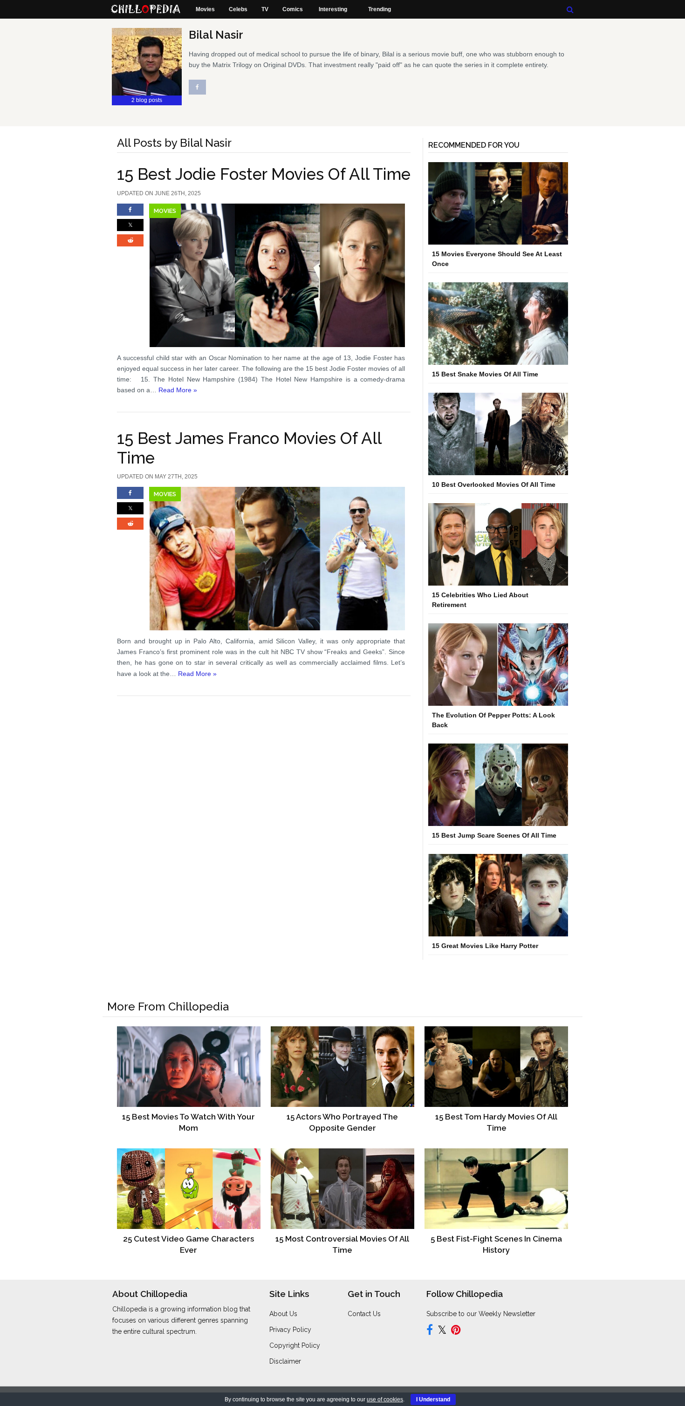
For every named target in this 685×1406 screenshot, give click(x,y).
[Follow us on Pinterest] (456, 1331)
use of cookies (385, 1399)
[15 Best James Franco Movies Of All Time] (264, 559)
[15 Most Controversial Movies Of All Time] (342, 1188)
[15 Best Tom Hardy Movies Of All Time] (496, 1066)
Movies (165, 210)
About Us (283, 1313)
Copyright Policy (294, 1345)
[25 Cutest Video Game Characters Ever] (188, 1188)
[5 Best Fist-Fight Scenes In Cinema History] (496, 1188)
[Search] (570, 10)
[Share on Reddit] (130, 244)
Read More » (177, 390)
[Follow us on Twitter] (442, 1331)
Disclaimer (285, 1361)
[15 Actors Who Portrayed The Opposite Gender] (342, 1066)
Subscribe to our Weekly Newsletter (480, 1313)
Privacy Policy (290, 1329)
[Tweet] (130, 229)
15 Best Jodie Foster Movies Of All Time (264, 174)
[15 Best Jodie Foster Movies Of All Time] (264, 275)
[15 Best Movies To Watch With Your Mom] (188, 1066)
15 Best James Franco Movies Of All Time (249, 448)
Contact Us (364, 1313)
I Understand (433, 1399)
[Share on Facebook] (130, 214)
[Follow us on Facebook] (429, 1331)
